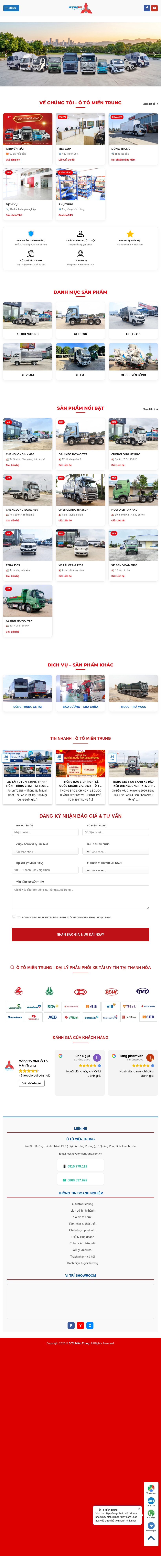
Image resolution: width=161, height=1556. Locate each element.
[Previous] (6, 54)
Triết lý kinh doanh (82, 1236)
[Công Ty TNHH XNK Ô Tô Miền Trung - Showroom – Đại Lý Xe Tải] (80, 8)
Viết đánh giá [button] (31, 1083)
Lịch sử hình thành (82, 1210)
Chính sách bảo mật (82, 1243)
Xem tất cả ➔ (150, 103)
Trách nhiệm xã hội (82, 1256)
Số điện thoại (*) (98, 825)
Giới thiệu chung (82, 1204)
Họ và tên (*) (24, 825)
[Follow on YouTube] (154, 8)
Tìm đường (151, 1493)
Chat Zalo (151, 1506)
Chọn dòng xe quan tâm (32, 844)
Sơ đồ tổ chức (82, 1217)
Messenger (151, 1531)
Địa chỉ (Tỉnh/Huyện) (29, 863)
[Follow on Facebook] (147, 8)
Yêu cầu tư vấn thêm (30, 882)
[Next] (154, 54)
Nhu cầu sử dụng (98, 844)
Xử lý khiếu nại (82, 1250)
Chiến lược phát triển (82, 1230)
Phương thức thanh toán (104, 863)
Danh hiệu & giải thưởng (82, 1263)
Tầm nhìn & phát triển (82, 1223)
